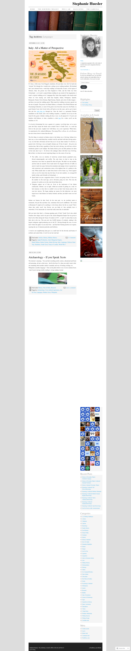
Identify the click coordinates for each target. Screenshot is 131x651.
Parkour (70, 242)
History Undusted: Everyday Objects (90, 485)
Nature (83, 569)
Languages (64, 242)
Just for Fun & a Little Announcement (91, 508)
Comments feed (85, 635)
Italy (59, 242)
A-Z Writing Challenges (87, 516)
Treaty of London (53, 244)
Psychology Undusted (87, 583)
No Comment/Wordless (87, 572)
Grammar (84, 535)
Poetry (83, 581)
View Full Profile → (85, 69)
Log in (83, 631)
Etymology (84, 525)
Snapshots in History (87, 602)
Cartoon (84, 523)
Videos (84, 609)
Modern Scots (47, 292)
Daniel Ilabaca (36, 242)
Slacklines (37, 244)
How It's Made (85, 542)
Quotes (84, 588)
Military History (52, 237)
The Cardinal (93, 9)
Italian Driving (53, 242)
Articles (40, 237)
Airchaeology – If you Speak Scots (47, 257)
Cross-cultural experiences (52, 290)
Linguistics (84, 555)
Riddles (84, 592)
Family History (85, 528)
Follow (83, 87)
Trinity (81, 60)
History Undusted (86, 539)
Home (32, 9)
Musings (84, 567)
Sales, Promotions (86, 595)
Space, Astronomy (86, 604)
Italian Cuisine (44, 242)
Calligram (84, 521)
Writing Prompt (85, 618)
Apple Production (42, 240)
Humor (84, 546)
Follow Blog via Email (91, 73)
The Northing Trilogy (48, 9)
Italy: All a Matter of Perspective (46, 48)
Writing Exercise (86, 615)
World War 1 (62, 244)
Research (53, 288)
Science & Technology (87, 597)
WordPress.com (85, 638)
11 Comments (72, 237)
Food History (85, 530)
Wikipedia (54, 292)
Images (84, 549)
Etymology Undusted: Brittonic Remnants (91, 491)
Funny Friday (85, 532)
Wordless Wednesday (87, 613)
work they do (41, 111)
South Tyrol (44, 244)
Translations (85, 606)
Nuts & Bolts (46, 288)
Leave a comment (71, 288)
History (45, 237)
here (59, 118)
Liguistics (84, 553)
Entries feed (85, 633)
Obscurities (84, 576)
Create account (85, 628)
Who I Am (66, 9)
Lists (83, 560)
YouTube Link (85, 620)
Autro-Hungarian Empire (55, 240)
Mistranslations (85, 565)
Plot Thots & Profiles (87, 579)
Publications (85, 585)
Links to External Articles (88, 558)
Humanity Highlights (87, 544)
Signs (83, 599)
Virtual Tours (85, 611)
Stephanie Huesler (87, 3)
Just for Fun (85, 551)
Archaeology (41, 290)
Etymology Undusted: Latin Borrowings (91, 506)
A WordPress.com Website (95, 647)
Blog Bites (78, 9)
